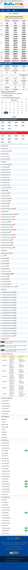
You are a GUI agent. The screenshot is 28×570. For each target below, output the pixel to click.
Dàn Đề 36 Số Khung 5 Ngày (8, 320)
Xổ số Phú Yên (5, 502)
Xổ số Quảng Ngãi (6, 528)
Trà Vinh (11, 382)
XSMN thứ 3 (12, 367)
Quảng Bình (21, 375)
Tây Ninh (11, 375)
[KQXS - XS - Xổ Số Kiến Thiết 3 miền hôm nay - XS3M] (13, 4)
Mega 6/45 (4, 434)
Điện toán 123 (5, 424)
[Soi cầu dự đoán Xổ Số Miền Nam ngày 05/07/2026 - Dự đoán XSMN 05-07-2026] (3, 350)
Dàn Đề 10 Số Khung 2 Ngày (8, 292)
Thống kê (3, 161)
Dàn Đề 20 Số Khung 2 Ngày (8, 299)
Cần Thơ (11, 371)
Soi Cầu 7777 (5, 276)
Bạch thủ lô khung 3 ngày (7, 234)
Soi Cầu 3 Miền (5, 281)
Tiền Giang (12, 392)
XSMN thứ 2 (12, 362)
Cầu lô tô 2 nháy (5, 156)
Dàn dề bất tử (5, 195)
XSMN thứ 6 (12, 383)
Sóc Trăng (12, 370)
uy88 (13, 568)
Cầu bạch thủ (5, 148)
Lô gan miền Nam (6, 187)
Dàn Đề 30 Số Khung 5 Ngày (8, 312)
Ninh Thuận (21, 381)
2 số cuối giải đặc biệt (7, 164)
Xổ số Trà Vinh (5, 408)
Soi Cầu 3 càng (5, 193)
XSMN (8, 10)
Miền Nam (12, 356)
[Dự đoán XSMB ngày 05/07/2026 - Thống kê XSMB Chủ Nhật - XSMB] (3, 342)
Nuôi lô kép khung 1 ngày (7, 216)
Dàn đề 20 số (5, 206)
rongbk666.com (11, 565)
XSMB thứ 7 (4, 387)
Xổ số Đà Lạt (5, 494)
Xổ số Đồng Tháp (6, 448)
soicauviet (10, 563)
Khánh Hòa (21, 371)
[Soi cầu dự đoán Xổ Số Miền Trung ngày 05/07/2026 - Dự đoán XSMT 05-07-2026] (3, 346)
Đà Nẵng (21, 369)
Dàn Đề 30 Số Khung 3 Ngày (8, 310)
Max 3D (3, 429)
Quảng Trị (21, 377)
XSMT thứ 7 (21, 389)
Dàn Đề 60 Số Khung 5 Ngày (8, 335)
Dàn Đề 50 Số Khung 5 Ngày (8, 328)
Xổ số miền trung (5, 497)
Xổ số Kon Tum (5, 533)
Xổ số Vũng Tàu (5, 442)
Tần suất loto (5, 167)
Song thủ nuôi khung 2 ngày (8, 229)
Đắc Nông (21, 388)
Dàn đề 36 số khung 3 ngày (8, 208)
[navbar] (1, 3)
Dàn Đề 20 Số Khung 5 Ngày (8, 305)
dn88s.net (3, 568)
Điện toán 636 (5, 427)
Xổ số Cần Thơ (5, 445)
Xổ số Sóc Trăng (5, 460)
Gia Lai (20, 380)
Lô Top (3, 255)
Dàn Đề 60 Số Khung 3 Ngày (8, 333)
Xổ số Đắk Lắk (5, 505)
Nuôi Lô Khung (4, 211)
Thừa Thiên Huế (22, 360)
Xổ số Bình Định (5, 515)
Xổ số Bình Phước (6, 484)
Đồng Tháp (15, 20)
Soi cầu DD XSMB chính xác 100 (9, 286)
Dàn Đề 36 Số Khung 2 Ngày (8, 315)
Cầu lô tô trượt (5, 153)
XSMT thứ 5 (21, 378)
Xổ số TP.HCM (5, 450)
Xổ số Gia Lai (5, 413)
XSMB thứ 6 (4, 381)
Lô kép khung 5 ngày (6, 245)
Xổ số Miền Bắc (5, 400)
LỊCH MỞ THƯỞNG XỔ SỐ (7, 354)
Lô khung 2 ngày (5, 222)
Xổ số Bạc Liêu (5, 458)
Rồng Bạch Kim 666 (6, 253)
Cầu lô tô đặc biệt (6, 151)
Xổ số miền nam (5, 440)
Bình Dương (12, 381)
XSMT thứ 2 (21, 361)
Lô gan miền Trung (6, 185)
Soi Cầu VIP (4, 250)
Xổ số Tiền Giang (6, 491)
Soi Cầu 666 (4, 263)
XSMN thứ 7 (12, 390)
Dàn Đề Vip (3, 289)
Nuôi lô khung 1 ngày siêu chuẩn (9, 214)
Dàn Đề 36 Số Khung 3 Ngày (8, 318)
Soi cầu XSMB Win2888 (7, 273)
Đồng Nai (11, 369)
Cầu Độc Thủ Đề (5, 201)
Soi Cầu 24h (4, 268)
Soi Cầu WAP (5, 279)
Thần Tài (4, 421)
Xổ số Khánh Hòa (6, 510)
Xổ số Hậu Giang (5, 486)
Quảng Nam (21, 365)
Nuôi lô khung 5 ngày (6, 242)
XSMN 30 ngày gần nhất (15, 97)
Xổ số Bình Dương (6, 406)
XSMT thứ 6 (21, 383)
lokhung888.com (20, 565)
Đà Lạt (11, 394)
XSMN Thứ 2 (10, 18)
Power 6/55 (4, 437)
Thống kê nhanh (5, 177)
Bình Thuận (12, 377)
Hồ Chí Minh (12, 358)
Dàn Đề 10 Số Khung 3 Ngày (8, 294)
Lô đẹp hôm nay (5, 284)
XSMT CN (21, 395)
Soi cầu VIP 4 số (5, 271)
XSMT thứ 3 (21, 366)
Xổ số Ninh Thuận (6, 411)
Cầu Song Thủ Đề (6, 198)
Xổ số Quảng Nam (6, 507)
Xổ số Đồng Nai (5, 463)
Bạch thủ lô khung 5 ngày (7, 247)
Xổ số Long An (5, 481)
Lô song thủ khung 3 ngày (8, 237)
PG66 (8, 568)
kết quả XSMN (10, 95)
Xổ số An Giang (5, 466)
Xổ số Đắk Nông (5, 530)
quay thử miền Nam (10, 93)
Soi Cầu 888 (4, 261)
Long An (11, 386)
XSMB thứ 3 (4, 365)
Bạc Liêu (11, 366)
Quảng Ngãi (21, 387)
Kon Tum (21, 393)
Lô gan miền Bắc (5, 182)
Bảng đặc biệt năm (6, 174)
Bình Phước (12, 387)
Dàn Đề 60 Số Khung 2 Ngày (8, 330)
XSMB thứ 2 (4, 360)
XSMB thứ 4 (4, 371)
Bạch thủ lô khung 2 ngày (7, 224)
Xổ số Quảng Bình (6, 517)
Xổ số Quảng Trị (5, 520)
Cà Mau (24, 20)
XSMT (14, 10)
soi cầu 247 (3, 563)
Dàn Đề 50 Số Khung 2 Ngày (8, 323)
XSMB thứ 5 (4, 376)
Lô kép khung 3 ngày (6, 240)
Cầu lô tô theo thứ (6, 158)
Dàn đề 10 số (5, 203)
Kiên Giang (12, 393)
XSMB (2, 10)
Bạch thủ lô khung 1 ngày (7, 219)
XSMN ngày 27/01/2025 (18, 18)
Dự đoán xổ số (5, 338)
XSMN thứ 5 (12, 378)
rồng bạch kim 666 (18, 563)
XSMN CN (12, 395)
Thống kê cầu (4, 145)
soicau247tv (3, 565)
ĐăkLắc (20, 364)
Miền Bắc (5, 356)
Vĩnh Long (12, 379)
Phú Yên (21, 359)
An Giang (11, 374)
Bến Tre (11, 363)
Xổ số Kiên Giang (6, 489)
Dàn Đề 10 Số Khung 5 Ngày (8, 297)
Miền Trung (21, 356)
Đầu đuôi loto (5, 179)
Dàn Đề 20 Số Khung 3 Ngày (8, 302)
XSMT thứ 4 (21, 372)
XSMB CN (5, 393)
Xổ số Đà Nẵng (5, 512)
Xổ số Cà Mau (5, 453)
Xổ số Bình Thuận (6, 471)
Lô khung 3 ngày (5, 232)
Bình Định (21, 374)
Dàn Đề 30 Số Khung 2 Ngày (8, 307)
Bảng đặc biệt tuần (6, 169)
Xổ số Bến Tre (5, 455)
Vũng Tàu (12, 365)
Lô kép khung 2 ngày (6, 227)
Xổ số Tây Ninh (5, 468)
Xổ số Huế (4, 499)
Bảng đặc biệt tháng (6, 172)
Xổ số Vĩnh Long (5, 403)
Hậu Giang (12, 389)
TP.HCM (7, 20)
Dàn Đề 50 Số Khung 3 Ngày (8, 325)
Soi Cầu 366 (4, 258)
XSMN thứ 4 (12, 372)
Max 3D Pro (4, 432)
